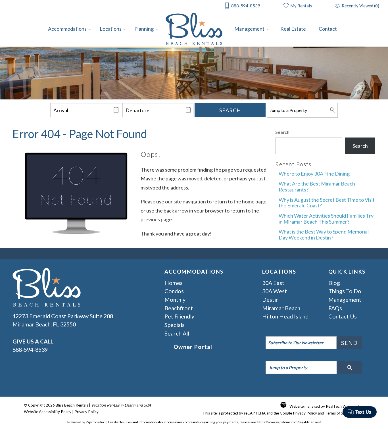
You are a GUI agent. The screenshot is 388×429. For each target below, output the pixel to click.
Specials (174, 324)
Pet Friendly (179, 316)
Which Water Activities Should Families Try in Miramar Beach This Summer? (326, 219)
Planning (144, 29)
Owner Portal (193, 346)
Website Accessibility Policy (47, 411)
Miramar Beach (281, 308)
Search (230, 110)
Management (249, 29)
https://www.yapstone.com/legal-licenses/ (289, 422)
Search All (176, 333)
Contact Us (342, 316)
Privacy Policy (86, 411)
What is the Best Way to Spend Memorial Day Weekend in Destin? (324, 234)
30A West (274, 291)
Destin (270, 299)
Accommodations (67, 29)
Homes (173, 282)
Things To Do (344, 291)
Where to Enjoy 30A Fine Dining (314, 173)
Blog (334, 282)
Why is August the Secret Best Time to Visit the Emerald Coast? (327, 203)
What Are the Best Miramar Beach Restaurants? (317, 186)
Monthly (174, 299)
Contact (328, 29)
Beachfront (178, 308)
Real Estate (293, 29)
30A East (273, 282)
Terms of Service (339, 413)
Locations (111, 29)
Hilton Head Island (285, 316)
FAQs (335, 308)
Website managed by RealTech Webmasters (326, 406)
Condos (174, 291)
